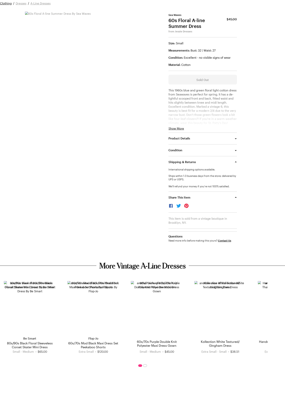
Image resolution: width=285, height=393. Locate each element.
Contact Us (224, 240)
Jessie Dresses (183, 31)
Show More (176, 128)
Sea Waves (174, 14)
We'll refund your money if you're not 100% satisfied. (199, 186)
